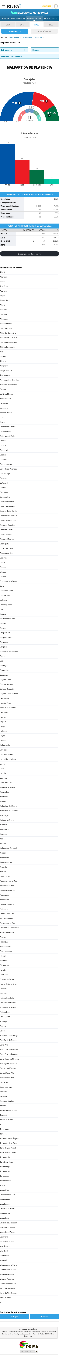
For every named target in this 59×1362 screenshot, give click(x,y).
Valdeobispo (4, 1218)
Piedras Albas (5, 947)
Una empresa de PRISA (29, 1345)
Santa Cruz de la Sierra (9, 1050)
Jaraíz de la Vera (6, 755)
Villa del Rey (4, 1251)
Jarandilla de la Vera (8, 759)
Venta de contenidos (16, 1332)
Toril (1, 1124)
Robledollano (5, 1012)
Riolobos (3, 993)
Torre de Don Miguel (8, 1148)
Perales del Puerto (7, 932)
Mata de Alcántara (7, 820)
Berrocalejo (4, 403)
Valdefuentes (5, 1199)
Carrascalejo (5, 497)
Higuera (3, 722)
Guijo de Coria (5, 680)
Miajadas (3, 834)
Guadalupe (4, 675)
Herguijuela (4, 698)
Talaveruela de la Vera (8, 1110)
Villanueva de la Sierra (8, 1265)
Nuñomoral (4, 900)
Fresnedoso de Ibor (7, 619)
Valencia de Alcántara (8, 1223)
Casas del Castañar (7, 525)
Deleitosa (3, 600)
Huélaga (3, 740)
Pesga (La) (4, 942)
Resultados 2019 (34, 19)
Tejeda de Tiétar (6, 1120)
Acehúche (4, 286)
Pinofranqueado (6, 951)
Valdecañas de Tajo (7, 1195)
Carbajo (3, 488)
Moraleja (3, 867)
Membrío (3, 825)
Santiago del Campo (8, 1068)
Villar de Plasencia (7, 1279)
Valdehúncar (5, 1204)
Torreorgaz (4, 1176)
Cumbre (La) (5, 595)
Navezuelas (4, 895)
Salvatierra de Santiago (9, 1035)
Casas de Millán (6, 534)
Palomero (4, 909)
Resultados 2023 (18, 19)
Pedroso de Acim (6, 918)
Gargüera (3, 647)
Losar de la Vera (6, 783)
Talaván (3, 1106)
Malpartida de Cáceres (8, 806)
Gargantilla (4, 642)
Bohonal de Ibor (6, 413)
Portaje (3, 970)
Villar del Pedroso (7, 1274)
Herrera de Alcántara (8, 708)
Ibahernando (5, 745)
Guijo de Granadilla (7, 689)
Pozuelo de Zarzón (7, 979)
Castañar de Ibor (6, 553)
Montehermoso (6, 862)
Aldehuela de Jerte (7, 347)
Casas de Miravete (7, 539)
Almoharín (4, 366)
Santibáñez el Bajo (7, 1078)
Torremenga (5, 1167)
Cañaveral (4, 483)
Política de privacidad (48, 1332)
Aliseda (3, 356)
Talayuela (3, 1115)
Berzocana (4, 408)
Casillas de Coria (6, 548)
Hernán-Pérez (5, 703)
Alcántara (4, 310)
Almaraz (3, 361)
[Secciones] (3, 6)
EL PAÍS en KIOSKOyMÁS (46, 1334)
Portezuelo (4, 975)
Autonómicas (44, 31)
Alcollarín (3, 314)
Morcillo (3, 872)
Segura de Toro (6, 1087)
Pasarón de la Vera (7, 914)
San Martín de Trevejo (8, 1040)
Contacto (4, 1332)
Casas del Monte (6, 530)
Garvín (2, 656)
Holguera (3, 731)
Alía (1, 352)
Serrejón (3, 1096)
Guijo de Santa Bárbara (9, 694)
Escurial (3, 614)
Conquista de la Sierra (8, 581)
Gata (2, 661)
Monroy (3, 853)
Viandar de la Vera (7, 1242)
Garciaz (3, 628)
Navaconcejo (5, 876)
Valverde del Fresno (7, 1232)
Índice (26, 1336)
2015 (22, 25)
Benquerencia (5, 399)
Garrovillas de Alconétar (9, 651)
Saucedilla (4, 1082)
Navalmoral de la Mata (8, 881)
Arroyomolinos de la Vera (9, 380)
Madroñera (4, 797)
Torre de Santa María (8, 1153)
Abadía (2, 272)
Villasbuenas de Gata (8, 1284)
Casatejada (4, 544)
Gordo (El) (4, 666)
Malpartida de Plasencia (9, 811)
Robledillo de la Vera (8, 1003)
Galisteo (3, 623)
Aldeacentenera (6, 324)
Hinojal (2, 726)
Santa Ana (4, 1045)
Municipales (15, 31)
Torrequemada (6, 1181)
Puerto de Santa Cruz (8, 984)
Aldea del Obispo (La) (8, 333)
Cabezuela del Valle (7, 436)
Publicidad (27, 1332)
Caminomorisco (6, 464)
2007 (51, 25)
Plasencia (4, 961)
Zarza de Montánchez (8, 1293)
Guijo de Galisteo (6, 684)
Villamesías (4, 1256)
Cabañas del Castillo (8, 427)
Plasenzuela (4, 965)
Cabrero (3, 441)
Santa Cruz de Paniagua (9, 1054)
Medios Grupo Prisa (29, 1351)
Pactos (47, 19)
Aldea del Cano (6, 328)
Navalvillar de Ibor (7, 886)
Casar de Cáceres (7, 502)
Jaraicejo (3, 750)
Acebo (2, 282)
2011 (36, 25)
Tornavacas (4, 1129)
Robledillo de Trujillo (8, 1007)
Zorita (2, 1302)
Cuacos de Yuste (6, 591)
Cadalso (3, 455)
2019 (8, 25)
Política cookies (7, 1334)
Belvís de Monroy (6, 394)
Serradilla (4, 1092)
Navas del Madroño (7, 890)
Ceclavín (3, 558)
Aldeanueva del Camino (9, 342)
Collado (3, 577)
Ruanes (3, 1026)
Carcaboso (4, 492)
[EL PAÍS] (14, 6)
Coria (2, 586)
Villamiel (3, 1260)
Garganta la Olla (6, 637)
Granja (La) (4, 670)
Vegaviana (4, 1237)
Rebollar (3, 989)
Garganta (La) (5, 633)
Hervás (2, 717)
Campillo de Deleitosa (8, 469)
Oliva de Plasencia (7, 904)
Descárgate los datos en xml (29, 254)
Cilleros (3, 572)
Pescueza (4, 937)
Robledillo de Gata (7, 998)
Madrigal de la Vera (7, 787)
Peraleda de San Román (9, 928)
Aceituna (3, 291)
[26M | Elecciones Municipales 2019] (29, 12)
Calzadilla (3, 459)
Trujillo (2, 1185)
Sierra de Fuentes (7, 1101)
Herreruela (4, 712)
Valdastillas (4, 1190)
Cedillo (2, 563)
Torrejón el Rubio (6, 1162)
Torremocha (5, 1171)
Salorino (3, 1031)
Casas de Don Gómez (8, 520)
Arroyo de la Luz (6, 371)
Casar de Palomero (7, 506)
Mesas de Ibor (5, 829)
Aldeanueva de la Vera (8, 338)
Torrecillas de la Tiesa (8, 1143)
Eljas (2, 609)
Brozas (2, 422)
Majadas (3, 801)
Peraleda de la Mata (7, 923)
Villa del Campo (6, 1246)
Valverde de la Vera (7, 1227)
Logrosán (3, 778)
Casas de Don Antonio (8, 516)
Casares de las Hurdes (8, 511)
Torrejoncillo (5, 1157)
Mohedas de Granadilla (9, 848)
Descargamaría (6, 605)
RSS (31, 1336)
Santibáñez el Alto (7, 1073)
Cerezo (2, 567)
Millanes (3, 839)
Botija (2, 417)
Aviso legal (36, 1332)
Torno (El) (3, 1134)
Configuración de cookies (22, 1334)
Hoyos (2, 736)
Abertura (3, 277)
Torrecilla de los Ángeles (9, 1139)
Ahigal (2, 296)
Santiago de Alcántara (8, 1064)
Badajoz (14, 1316)
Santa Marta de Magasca (9, 1059)
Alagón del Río (5, 300)
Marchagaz (4, 815)
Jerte (2, 769)
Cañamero (4, 478)
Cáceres (3, 445)
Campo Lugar (5, 474)
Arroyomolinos (5, 375)
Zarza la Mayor (5, 1298)
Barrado (3, 389)
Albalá (2, 305)
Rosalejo (3, 1021)
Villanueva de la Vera (8, 1270)
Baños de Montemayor (8, 385)
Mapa (34, 1334)
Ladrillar (3, 773)
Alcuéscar (4, 319)
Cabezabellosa (5, 431)
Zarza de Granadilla (7, 1288)
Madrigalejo (4, 792)
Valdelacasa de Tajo (7, 1209)
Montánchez (4, 858)
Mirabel (3, 843)
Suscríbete (46, 6)
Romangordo (5, 1017)
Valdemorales (5, 1213)
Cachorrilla (4, 450)
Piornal (2, 956)
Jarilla (2, 764)
